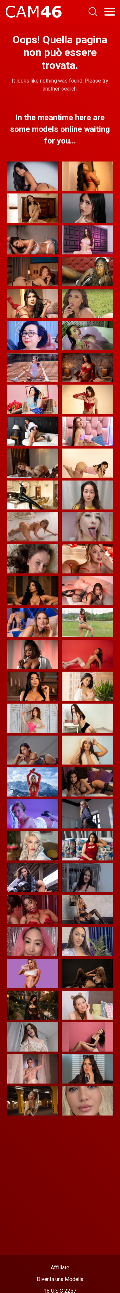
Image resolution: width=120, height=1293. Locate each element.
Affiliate (60, 1267)
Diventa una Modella (60, 1279)
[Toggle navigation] (109, 12)
